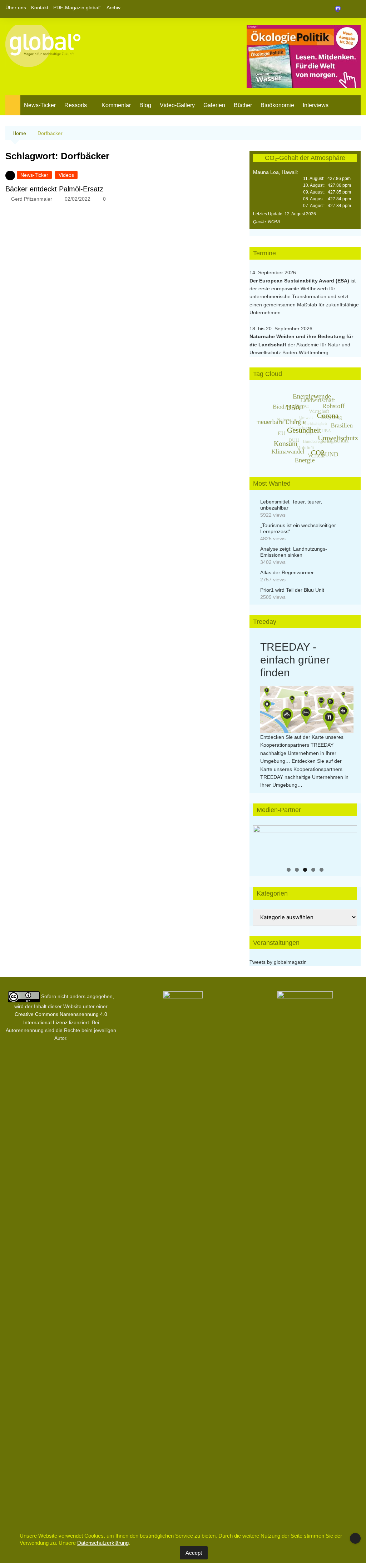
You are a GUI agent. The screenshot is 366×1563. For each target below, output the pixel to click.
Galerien (214, 105)
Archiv (113, 7)
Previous (262, 841)
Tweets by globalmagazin (278, 962)
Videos (66, 175)
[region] (305, 843)
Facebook (331, 9)
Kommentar (116, 105)
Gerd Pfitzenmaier (31, 199)
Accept (194, 1553)
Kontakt (39, 7)
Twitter (343, 9)
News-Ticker (40, 105)
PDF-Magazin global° (77, 7)
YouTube (355, 9)
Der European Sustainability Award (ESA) (300, 281)
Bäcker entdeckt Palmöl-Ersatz (54, 189)
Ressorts (75, 105)
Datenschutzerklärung (103, 1543)
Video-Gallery (177, 105)
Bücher (243, 105)
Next (348, 841)
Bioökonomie (277, 105)
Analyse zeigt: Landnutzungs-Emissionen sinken (293, 552)
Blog (145, 105)
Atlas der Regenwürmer (287, 572)
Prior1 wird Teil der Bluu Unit (292, 590)
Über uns (15, 7)
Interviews (315, 105)
